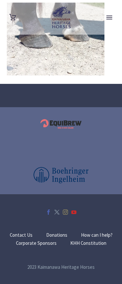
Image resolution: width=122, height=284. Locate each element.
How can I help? (97, 235)
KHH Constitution (88, 243)
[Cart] (13, 17)
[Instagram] (65, 212)
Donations (56, 235)
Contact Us (21, 235)
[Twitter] (57, 212)
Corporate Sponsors (36, 243)
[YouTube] (73, 212)
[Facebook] (48, 212)
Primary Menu (109, 17)
